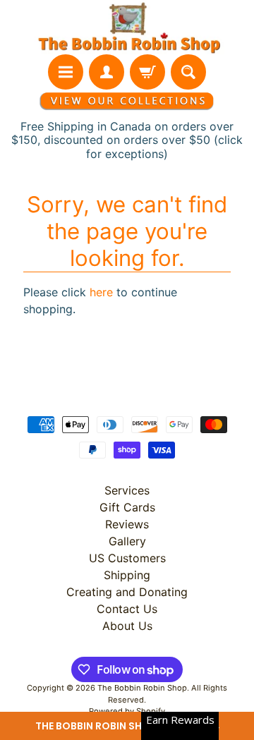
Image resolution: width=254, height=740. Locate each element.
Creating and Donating (127, 592)
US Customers (127, 558)
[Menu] (65, 72)
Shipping (127, 575)
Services (127, 490)
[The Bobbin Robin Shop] (127, 27)
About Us (127, 626)
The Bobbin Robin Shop (142, 688)
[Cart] (147, 72)
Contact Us (127, 609)
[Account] (106, 72)
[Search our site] (188, 72)
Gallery (127, 541)
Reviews (127, 524)
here (101, 292)
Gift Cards (127, 507)
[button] (127, 726)
